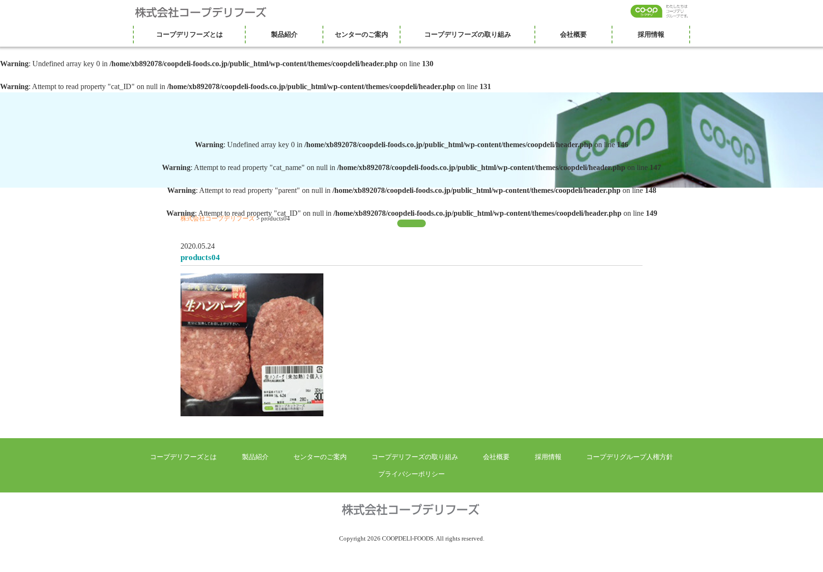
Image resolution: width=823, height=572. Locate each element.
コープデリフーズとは (189, 34)
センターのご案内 (361, 34)
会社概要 (573, 34)
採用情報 (651, 34)
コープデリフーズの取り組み (467, 34)
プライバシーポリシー (411, 474)
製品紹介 (284, 34)
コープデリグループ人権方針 (629, 457)
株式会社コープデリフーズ (206, 12)
